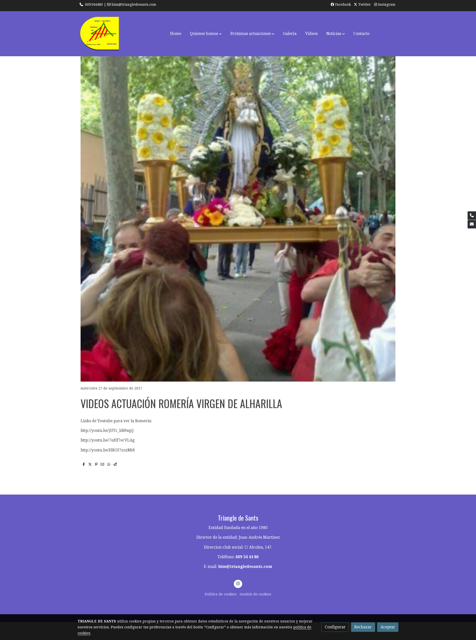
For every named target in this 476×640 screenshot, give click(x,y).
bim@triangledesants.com (245, 566)
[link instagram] (238, 583)
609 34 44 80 (247, 557)
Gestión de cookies (255, 594)
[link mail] (472, 224)
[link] (109, 33)
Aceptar (388, 627)
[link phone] (472, 215)
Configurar (335, 627)
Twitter (364, 4)
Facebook (342, 4)
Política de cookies (221, 594)
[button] (206, 34)
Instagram (386, 4)
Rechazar (363, 627)
